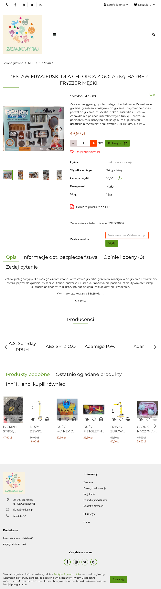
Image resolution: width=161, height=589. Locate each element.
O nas (86, 522)
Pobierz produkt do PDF (94, 207)
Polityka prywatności (95, 500)
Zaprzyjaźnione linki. (15, 544)
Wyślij (111, 243)
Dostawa (88, 482)
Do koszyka (115, 143)
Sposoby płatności (93, 505)
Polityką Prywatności (66, 574)
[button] (144, 5)
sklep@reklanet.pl (23, 509)
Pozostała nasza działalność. (18, 538)
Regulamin (89, 494)
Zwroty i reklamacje (94, 488)
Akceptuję (118, 579)
